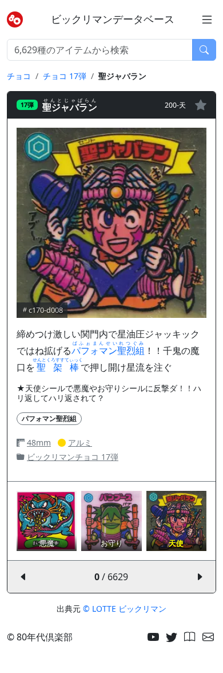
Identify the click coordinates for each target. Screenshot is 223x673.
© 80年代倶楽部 (40, 637)
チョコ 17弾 (64, 75)
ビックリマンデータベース (112, 19)
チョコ (19, 75)
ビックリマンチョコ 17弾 (72, 456)
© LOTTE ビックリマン (124, 608)
